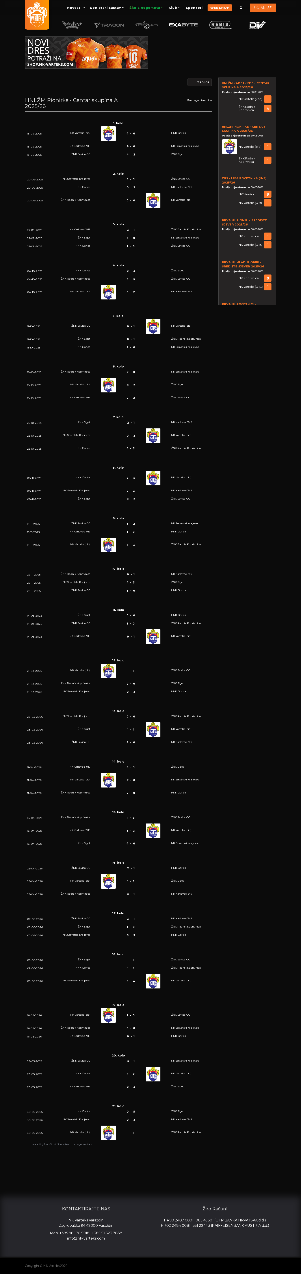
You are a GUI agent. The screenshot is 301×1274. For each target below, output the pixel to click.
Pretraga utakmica (199, 100)
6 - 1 (131, 894)
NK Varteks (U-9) (250, 202)
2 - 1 (131, 422)
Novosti (74, 8)
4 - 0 (130, 133)
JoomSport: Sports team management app (68, 1144)
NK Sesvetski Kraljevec (185, 146)
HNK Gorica (178, 132)
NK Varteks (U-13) (251, 286)
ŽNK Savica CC (80, 154)
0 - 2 (131, 187)
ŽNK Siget (177, 154)
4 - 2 (131, 154)
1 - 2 (131, 1074)
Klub (173, 8)
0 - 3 (131, 271)
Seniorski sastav (105, 8)
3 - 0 (131, 238)
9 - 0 (131, 146)
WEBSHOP (219, 8)
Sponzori (194, 8)
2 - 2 (131, 397)
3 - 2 (131, 292)
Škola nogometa (145, 8)
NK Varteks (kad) (250, 99)
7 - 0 (131, 372)
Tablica (203, 82)
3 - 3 (131, 279)
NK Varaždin (247, 194)
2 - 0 (131, 347)
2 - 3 (131, 478)
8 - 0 (130, 1028)
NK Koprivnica (249, 236)
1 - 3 (131, 179)
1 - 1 (130, 670)
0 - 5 (131, 1111)
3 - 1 (131, 229)
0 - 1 (131, 326)
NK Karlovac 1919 (79, 146)
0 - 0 (130, 200)
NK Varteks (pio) (80, 132)
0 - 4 (130, 981)
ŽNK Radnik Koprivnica (75, 199)
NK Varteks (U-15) (250, 244)
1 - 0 (131, 246)
